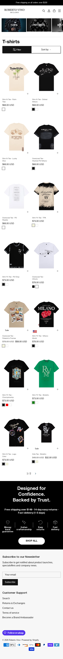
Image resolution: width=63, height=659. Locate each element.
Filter (18, 49)
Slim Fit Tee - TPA (39, 218)
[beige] (33, 225)
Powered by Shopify (30, 640)
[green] (33, 402)
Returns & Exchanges (13, 603)
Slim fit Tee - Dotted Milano (39, 101)
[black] (33, 109)
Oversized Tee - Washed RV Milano (39, 160)
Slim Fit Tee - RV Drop (10, 277)
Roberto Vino (14, 640)
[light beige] (3, 109)
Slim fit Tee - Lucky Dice (9, 160)
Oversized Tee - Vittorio (38, 278)
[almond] (37, 109)
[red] (7, 405)
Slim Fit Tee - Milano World (40, 337)
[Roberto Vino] (14, 11)
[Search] (43, 10)
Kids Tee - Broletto (39, 454)
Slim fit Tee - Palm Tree (9, 101)
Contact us (7, 608)
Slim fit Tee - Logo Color (9, 455)
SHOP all (32, 541)
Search (6, 598)
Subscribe (10, 582)
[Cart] (54, 10)
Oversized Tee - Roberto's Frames (9, 337)
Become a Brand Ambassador (17, 617)
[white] (3, 227)
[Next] (35, 473)
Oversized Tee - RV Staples (9, 219)
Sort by (44, 49)
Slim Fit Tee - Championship (8, 396)
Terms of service (10, 613)
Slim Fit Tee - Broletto (40, 395)
